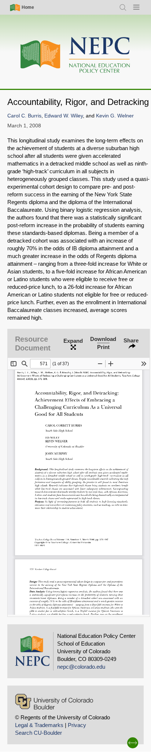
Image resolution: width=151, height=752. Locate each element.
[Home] (75, 55)
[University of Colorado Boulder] (54, 701)
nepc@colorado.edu (81, 667)
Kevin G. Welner (115, 116)
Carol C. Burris (24, 116)
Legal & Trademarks (39, 725)
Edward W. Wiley (63, 116)
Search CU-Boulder (38, 733)
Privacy (77, 725)
